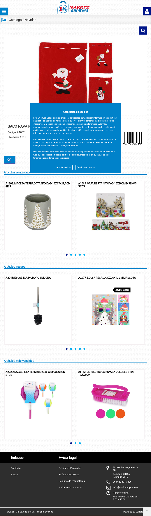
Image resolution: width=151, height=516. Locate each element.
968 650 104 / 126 (122, 481)
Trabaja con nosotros (70, 487)
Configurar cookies (86, 167)
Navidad (30, 20)
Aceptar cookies (63, 167)
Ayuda (14, 474)
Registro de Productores (72, 481)
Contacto (16, 468)
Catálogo (15, 20)
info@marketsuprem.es (125, 487)
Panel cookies (46, 511)
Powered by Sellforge (134, 511)
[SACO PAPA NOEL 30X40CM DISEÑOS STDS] (75, 76)
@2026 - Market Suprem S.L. (21, 511)
